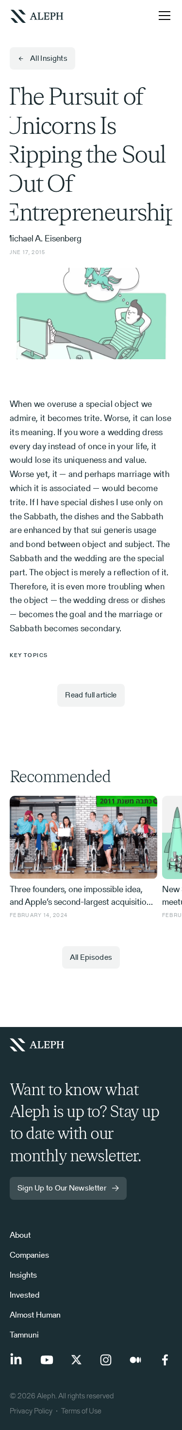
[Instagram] (106, 1360)
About (20, 1235)
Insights (23, 1275)
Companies (29, 1255)
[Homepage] (41, 1045)
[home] (37, 15)
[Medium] (135, 1360)
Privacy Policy (31, 1410)
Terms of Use (81, 1410)
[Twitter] (76, 1360)
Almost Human (35, 1314)
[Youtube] (46, 1360)
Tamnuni (24, 1334)
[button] (162, 15)
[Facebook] (165, 1360)
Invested (24, 1295)
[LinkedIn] (17, 1360)
